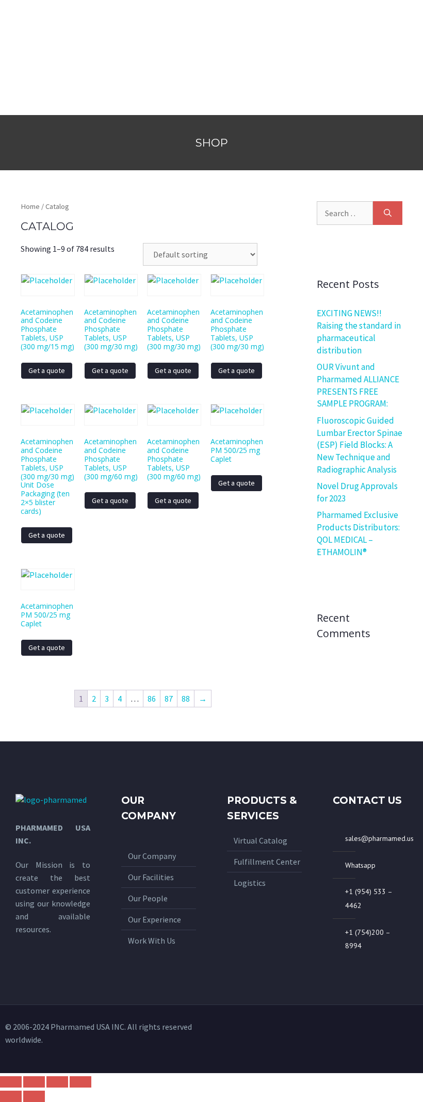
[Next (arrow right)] (34, 1096)
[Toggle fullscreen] (57, 1082)
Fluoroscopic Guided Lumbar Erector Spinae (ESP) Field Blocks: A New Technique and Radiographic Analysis (359, 445)
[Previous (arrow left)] (11, 1096)
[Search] (387, 213)
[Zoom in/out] (80, 1082)
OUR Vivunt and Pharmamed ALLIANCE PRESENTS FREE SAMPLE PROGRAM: (358, 385)
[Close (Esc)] (11, 1082)
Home (30, 206)
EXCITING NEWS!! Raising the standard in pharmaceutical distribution (359, 331)
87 (169, 698)
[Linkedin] (410, 1039)
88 (186, 698)
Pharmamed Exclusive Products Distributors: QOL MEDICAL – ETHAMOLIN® (358, 533)
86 (152, 698)
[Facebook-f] (393, 1039)
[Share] (34, 1082)
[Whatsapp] (376, 1039)
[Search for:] (345, 213)
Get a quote (46, 370)
